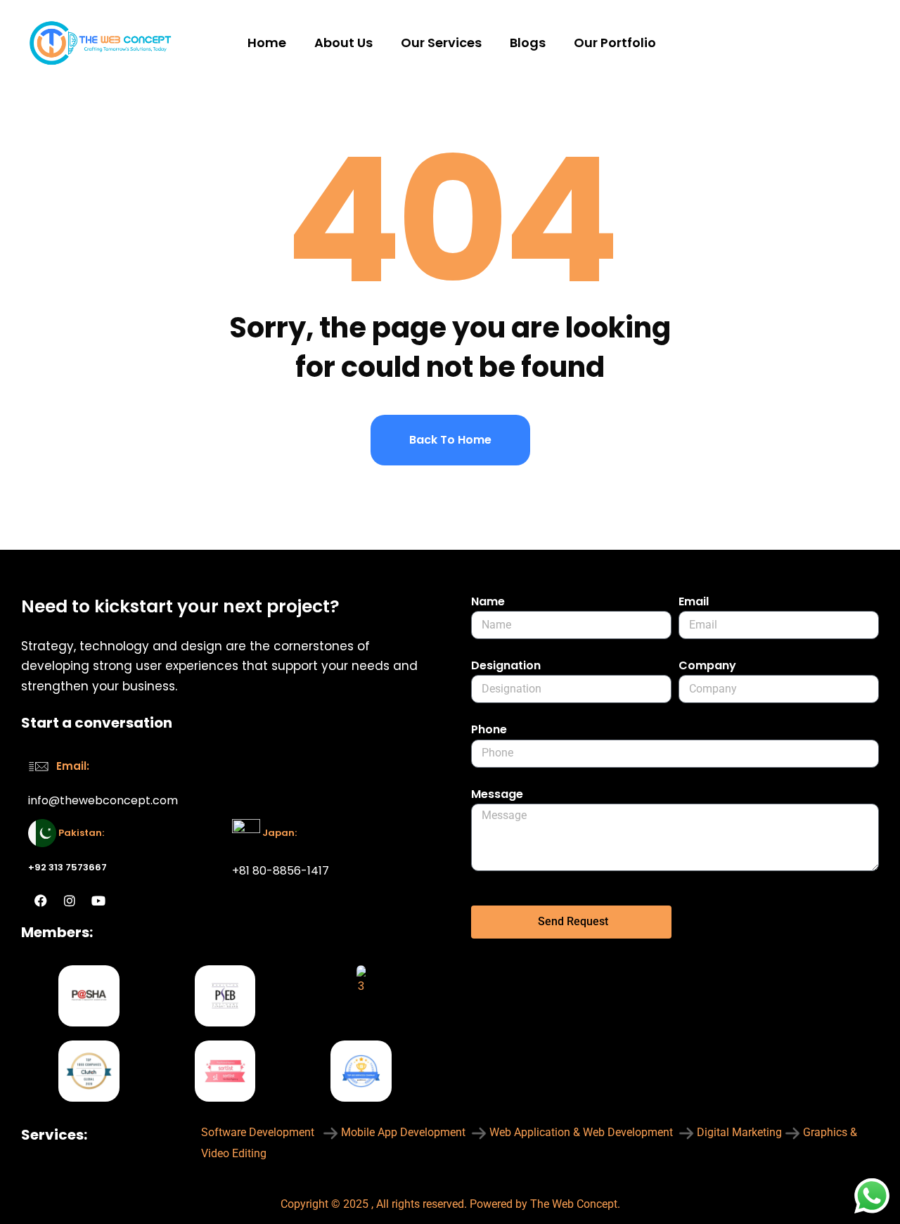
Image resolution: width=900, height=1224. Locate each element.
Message (497, 794)
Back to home (450, 440)
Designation (506, 665)
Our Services (441, 42)
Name (488, 601)
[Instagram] (69, 900)
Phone (489, 729)
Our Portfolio (615, 42)
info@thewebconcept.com (103, 800)
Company (707, 665)
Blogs (528, 42)
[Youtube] (98, 900)
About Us (343, 42)
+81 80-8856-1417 (280, 871)
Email (694, 601)
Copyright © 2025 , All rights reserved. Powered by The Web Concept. (450, 1204)
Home (267, 42)
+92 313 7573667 (67, 867)
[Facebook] (40, 900)
